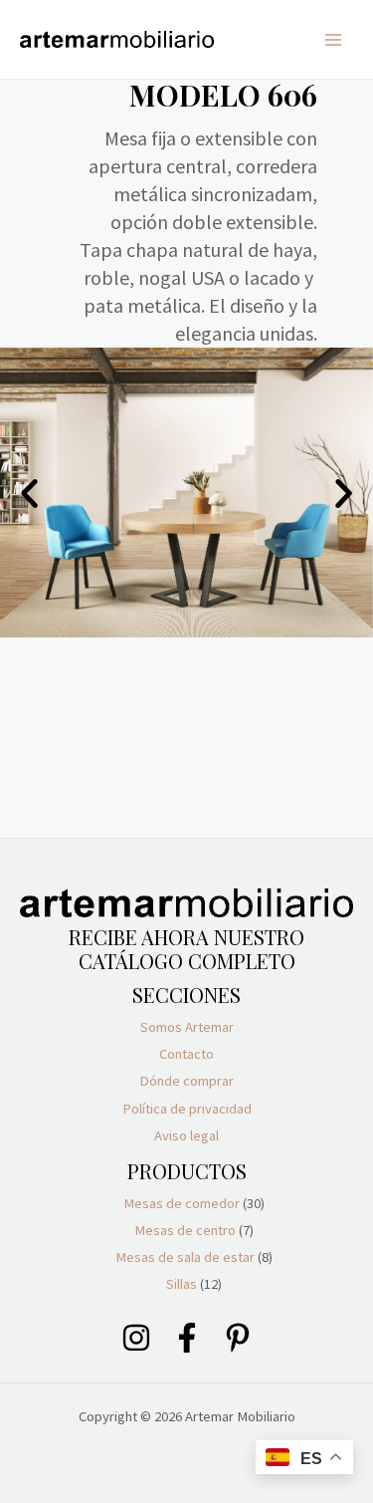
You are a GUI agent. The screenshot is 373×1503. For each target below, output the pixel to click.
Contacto (186, 1054)
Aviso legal (186, 1135)
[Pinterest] (238, 1338)
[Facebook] (187, 1338)
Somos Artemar (187, 1027)
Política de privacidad (187, 1109)
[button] (29, 492)
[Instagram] (136, 1338)
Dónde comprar (186, 1081)
